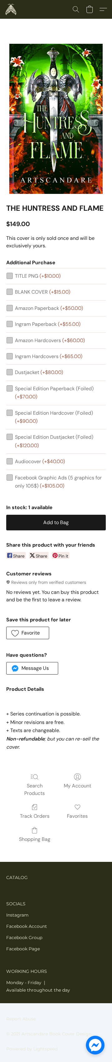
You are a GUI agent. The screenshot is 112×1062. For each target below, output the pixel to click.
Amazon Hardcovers (50, 340)
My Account (77, 785)
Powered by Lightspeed (32, 1049)
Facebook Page (23, 949)
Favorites (77, 816)
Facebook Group (24, 937)
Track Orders (34, 816)
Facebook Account (26, 926)
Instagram (17, 915)
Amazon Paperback (49, 308)
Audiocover (40, 461)
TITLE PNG (38, 276)
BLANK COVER (42, 292)
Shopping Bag (34, 839)
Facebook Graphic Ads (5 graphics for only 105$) (58, 481)
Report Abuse (21, 1019)
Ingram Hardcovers (48, 356)
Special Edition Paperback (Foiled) (54, 392)
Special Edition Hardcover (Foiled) (54, 417)
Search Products (34, 789)
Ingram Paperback (48, 324)
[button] (11, 9)
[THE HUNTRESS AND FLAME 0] (56, 119)
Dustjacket (39, 372)
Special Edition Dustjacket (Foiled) (54, 441)
